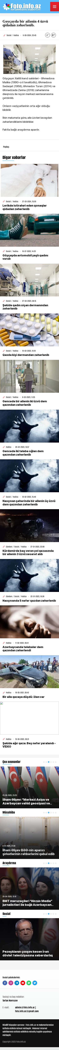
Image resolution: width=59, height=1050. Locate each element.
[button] (44, 762)
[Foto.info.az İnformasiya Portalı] (22, 6)
